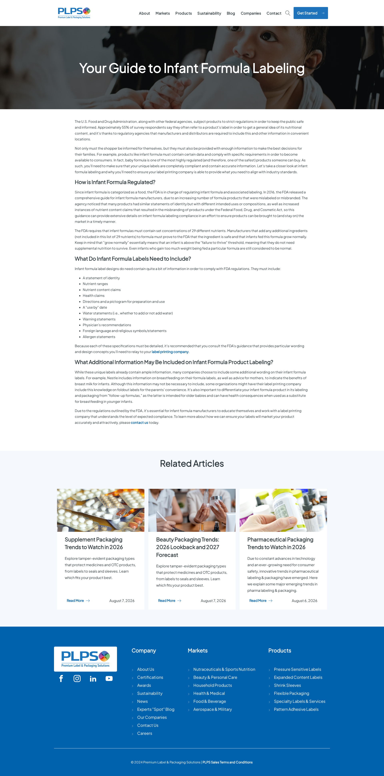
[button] (311, 13)
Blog (231, 13)
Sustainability (209, 13)
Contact (274, 13)
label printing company (170, 352)
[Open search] (288, 13)
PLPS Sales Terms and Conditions (228, 762)
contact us (139, 422)
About (144, 13)
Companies (251, 13)
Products (183, 13)
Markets (163, 13)
